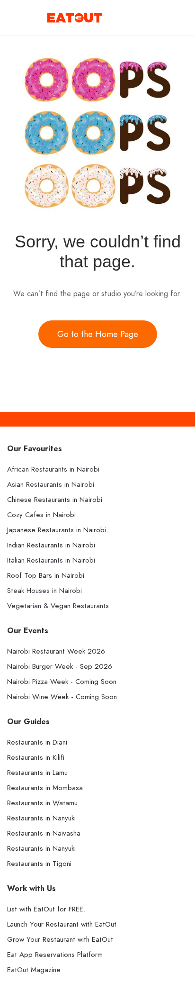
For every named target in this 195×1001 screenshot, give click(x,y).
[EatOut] (74, 17)
